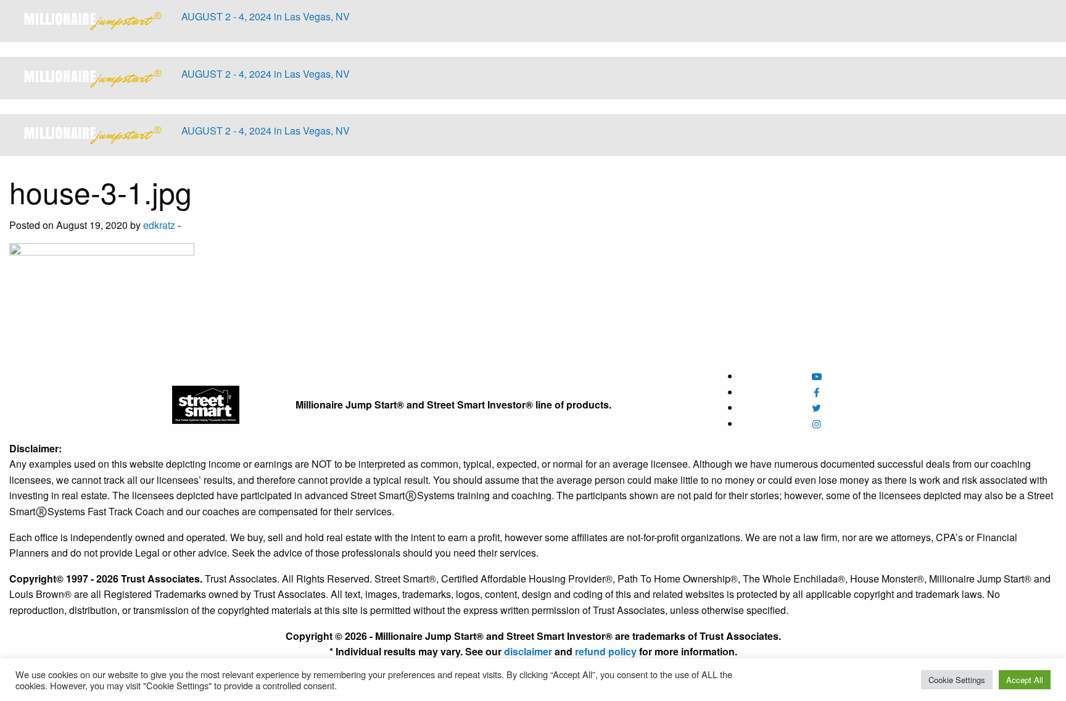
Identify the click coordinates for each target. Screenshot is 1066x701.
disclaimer (528, 651)
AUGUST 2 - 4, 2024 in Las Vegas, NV (265, 16)
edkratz (159, 225)
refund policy (606, 651)
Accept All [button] (1024, 680)
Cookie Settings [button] (956, 680)
